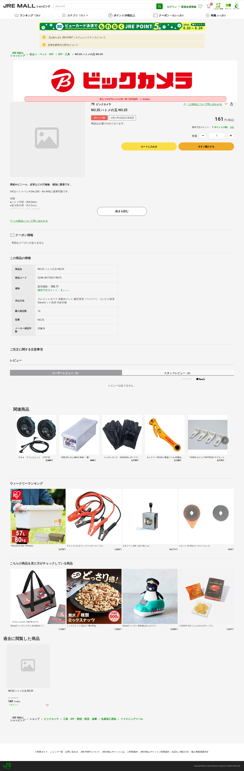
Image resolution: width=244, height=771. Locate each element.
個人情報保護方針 (199, 752)
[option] (47, 139)
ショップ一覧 (56, 752)
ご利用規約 (132, 752)
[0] (208, 6)
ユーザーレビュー (66, 373)
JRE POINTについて (90, 752)
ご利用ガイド (41, 752)
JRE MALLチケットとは (113, 752)
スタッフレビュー (178, 373)
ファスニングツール (132, 718)
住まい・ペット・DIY (42, 54)
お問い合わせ (71, 752)
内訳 (232, 127)
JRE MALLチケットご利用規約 (154, 752)
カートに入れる (149, 146)
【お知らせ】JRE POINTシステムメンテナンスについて (77, 37)
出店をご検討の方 (180, 752)
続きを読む (122, 211)
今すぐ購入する (206, 146)
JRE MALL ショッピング (17, 54)
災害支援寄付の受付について (63, 45)
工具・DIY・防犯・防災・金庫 (80, 718)
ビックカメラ (51, 718)
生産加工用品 (108, 718)
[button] (225, 440)
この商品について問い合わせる (204, 104)
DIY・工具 (64, 54)
